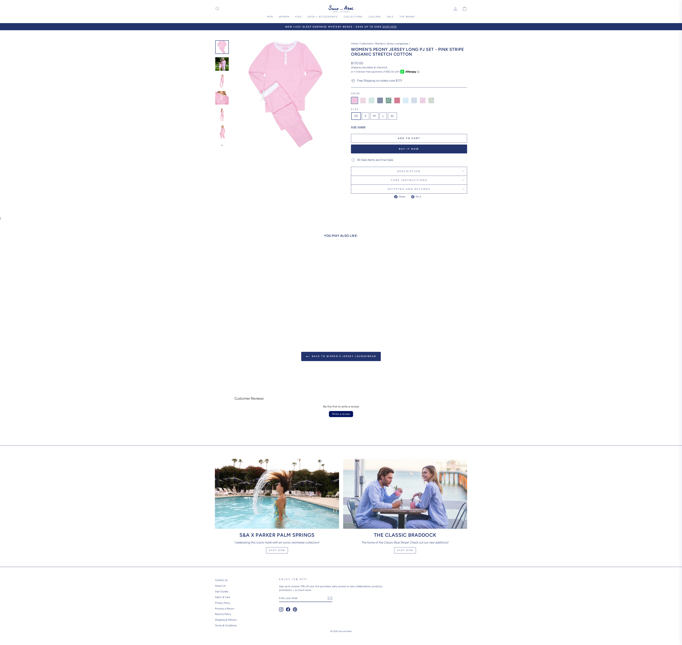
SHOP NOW (405, 550)
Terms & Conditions (226, 625)
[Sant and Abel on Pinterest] (295, 609)
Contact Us (221, 580)
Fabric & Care (222, 597)
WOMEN (284, 16)
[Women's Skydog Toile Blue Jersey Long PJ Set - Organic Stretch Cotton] (414, 100)
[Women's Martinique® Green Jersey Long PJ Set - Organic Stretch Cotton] (388, 100)
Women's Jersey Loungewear (391, 43)
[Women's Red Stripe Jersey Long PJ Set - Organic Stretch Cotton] (397, 100)
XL (392, 116)
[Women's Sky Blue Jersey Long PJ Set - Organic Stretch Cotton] (405, 100)
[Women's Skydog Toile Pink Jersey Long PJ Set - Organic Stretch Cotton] (422, 100)
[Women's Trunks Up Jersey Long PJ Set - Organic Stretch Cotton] (431, 100)
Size (355, 109)
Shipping (356, 67)
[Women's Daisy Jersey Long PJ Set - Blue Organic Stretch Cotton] (371, 100)
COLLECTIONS (353, 16)
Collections (366, 43)
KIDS (298, 16)
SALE (390, 16)
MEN (270, 16)
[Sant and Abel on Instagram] (281, 609)
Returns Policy (223, 614)
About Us (220, 585)
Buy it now (409, 149)
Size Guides (221, 591)
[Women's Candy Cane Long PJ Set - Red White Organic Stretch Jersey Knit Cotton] (363, 100)
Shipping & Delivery (226, 619)
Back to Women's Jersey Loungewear (343, 356)
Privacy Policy (222, 602)
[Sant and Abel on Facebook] (288, 609)
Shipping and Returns (409, 189)
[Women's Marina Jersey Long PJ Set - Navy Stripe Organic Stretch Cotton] (380, 100)
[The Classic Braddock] (405, 494)
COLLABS (375, 16)
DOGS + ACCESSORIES (323, 16)
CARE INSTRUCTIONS (409, 180)
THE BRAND (407, 16)
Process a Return (224, 608)
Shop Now (277, 550)
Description (409, 171)
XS (356, 116)
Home (354, 43)
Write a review (341, 414)
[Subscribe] (330, 598)
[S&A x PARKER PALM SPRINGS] (277, 494)
